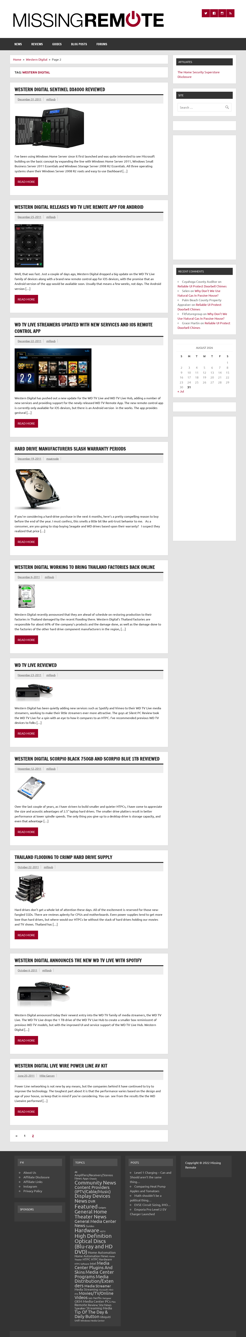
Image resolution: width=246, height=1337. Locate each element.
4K (76, 1172)
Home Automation (102, 1252)
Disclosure (185, 76)
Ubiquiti (105, 1317)
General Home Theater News (91, 1214)
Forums (101, 44)
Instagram (30, 1186)
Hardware (87, 1230)
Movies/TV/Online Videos (94, 1295)
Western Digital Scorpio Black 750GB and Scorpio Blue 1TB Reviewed (87, 759)
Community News (95, 1182)
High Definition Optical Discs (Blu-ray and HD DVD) (94, 1244)
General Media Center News (95, 1223)
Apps (86, 1178)
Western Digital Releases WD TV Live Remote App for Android (79, 207)
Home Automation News (91, 1256)
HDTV (103, 1231)
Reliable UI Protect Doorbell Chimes (202, 286)
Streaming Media (99, 1308)
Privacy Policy (32, 1191)
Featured (86, 1206)
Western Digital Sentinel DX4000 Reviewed (60, 89)
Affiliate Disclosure (36, 1177)
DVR (91, 1201)
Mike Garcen (47, 1075)
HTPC (86, 1259)
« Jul (181, 391)
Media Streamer (97, 1285)
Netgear (106, 1298)
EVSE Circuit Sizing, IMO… (152, 1205)
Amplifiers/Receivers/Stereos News (94, 1176)
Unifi (77, 1320)
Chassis (93, 1178)
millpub (51, 99)
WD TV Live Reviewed (36, 665)
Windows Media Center (93, 1320)
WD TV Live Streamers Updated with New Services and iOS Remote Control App (84, 327)
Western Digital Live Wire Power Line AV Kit (61, 1065)
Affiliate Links (32, 1182)
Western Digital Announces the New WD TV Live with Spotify (78, 960)
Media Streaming (86, 1289)
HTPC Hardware (101, 1259)
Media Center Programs (94, 1274)
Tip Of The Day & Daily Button (91, 1314)
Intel (93, 1263)
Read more (26, 181)
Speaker (80, 1308)
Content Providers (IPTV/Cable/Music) (93, 1189)
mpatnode (52, 458)
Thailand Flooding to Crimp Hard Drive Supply (63, 857)
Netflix (97, 1298)
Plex (113, 1301)
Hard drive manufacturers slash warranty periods (70, 448)
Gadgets (102, 1207)
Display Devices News (92, 1198)
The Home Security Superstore (199, 72)
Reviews (37, 44)
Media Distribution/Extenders (94, 1281)
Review (93, 1305)
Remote (81, 1305)
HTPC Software (82, 1263)
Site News (105, 1305)
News (18, 44)
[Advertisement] (204, 197)
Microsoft (103, 1289)
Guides (57, 44)
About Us (29, 1172)
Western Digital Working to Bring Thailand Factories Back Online (85, 567)
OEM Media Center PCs (93, 1301)
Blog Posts (79, 44)
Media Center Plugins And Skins (94, 1267)
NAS (90, 1298)
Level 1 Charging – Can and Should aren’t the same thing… (150, 1177)
